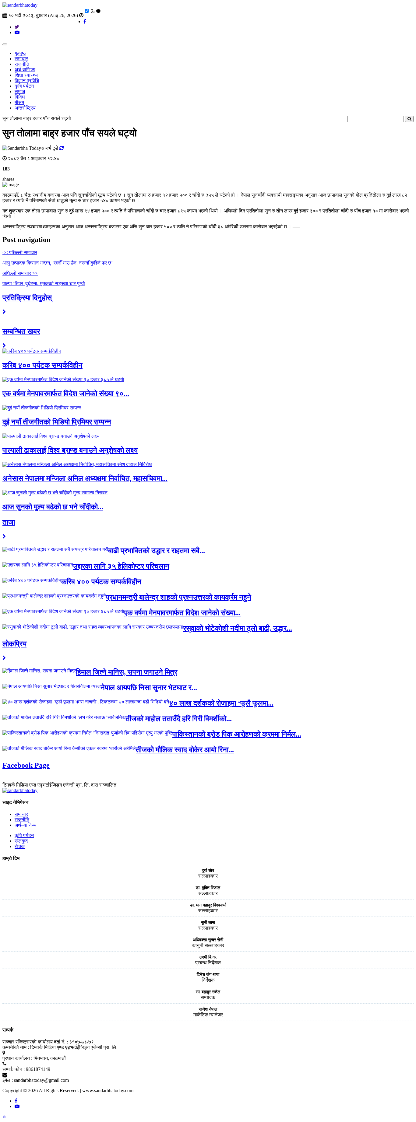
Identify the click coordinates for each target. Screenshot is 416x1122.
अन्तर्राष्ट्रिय (25, 107)
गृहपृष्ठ (20, 53)
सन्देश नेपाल (208, 1009)
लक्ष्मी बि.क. (208, 957)
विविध (20, 97)
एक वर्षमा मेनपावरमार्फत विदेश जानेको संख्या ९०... (65, 394)
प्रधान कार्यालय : (17, 1058)
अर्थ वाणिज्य (25, 69)
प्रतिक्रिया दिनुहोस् (27, 298)
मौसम (19, 102)
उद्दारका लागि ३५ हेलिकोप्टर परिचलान (121, 566)
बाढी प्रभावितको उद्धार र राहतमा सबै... (156, 551)
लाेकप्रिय (14, 644)
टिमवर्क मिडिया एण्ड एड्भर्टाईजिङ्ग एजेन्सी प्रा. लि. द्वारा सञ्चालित (59, 784)
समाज (20, 91)
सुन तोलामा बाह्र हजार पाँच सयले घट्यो (36, 118)
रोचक (20, 846)
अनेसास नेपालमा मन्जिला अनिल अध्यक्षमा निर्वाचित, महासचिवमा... (84, 478)
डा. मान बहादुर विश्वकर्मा (208, 905)
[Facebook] (16, 1100)
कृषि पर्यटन (24, 86)
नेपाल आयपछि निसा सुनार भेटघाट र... (148, 688)
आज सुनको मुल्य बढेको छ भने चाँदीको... (52, 507)
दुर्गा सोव (208, 870)
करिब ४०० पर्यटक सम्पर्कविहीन (42, 365)
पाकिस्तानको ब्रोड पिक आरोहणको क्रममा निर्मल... (236, 734)
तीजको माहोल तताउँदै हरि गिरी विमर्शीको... (178, 719)
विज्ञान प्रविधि (27, 80)
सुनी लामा (208, 922)
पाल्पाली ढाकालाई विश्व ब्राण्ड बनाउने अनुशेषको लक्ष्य (70, 450)
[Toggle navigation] (4, 44)
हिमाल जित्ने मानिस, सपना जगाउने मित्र (126, 672)
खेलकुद (21, 840)
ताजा (8, 522)
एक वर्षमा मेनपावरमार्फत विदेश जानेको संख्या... (182, 613)
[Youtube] (17, 1106)
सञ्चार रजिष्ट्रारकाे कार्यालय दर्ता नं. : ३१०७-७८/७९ (48, 1041)
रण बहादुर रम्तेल (208, 992)
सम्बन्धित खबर (21, 331)
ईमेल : (7, 1080)
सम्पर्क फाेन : (13, 1069)
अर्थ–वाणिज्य (26, 825)
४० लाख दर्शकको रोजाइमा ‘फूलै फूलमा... (221, 703)
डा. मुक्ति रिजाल (208, 887)
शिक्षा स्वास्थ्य (26, 75)
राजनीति (22, 64)
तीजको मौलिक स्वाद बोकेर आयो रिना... (185, 750)
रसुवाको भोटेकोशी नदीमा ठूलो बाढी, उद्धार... (237, 628)
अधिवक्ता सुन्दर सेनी (208, 940)
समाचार (21, 58)
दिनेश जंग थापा (208, 974)
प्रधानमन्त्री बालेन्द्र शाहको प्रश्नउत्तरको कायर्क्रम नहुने (178, 597)
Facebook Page (26, 765)
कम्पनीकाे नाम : (15, 1047)
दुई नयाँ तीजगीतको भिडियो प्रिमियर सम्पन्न (56, 422)
